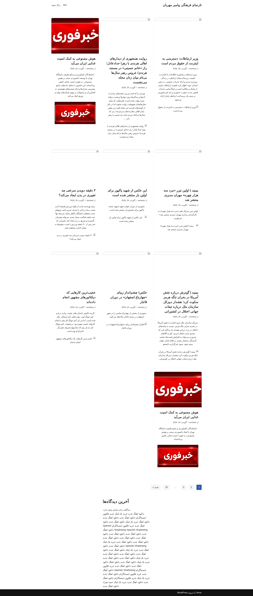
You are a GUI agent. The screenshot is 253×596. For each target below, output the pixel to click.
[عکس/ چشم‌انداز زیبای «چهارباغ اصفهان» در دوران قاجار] (126, 269)
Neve (199, 593)
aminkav (192, 68)
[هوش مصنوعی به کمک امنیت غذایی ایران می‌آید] (75, 36)
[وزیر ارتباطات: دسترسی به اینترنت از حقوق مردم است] (178, 36)
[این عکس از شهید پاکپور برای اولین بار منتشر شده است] (126, 167)
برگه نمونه (55, 5)
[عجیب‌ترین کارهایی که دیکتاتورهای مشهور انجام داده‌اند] (75, 269)
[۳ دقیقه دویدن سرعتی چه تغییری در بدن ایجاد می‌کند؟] (75, 167)
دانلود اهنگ (144, 521)
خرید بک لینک (121, 513)
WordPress (182, 593)
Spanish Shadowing (137, 530)
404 (65, 5)
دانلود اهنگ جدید (136, 513)
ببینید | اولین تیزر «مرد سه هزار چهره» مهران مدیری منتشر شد (181, 195)
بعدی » (156, 487)
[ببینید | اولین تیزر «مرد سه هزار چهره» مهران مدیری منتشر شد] (178, 167)
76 (166, 487)
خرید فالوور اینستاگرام (123, 525)
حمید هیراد (108, 582)
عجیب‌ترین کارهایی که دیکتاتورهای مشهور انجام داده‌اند (79, 297)
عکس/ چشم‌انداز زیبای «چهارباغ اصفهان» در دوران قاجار (128, 297)
